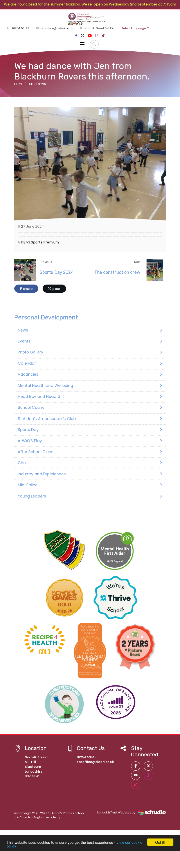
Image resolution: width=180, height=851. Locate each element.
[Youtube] (90, 35)
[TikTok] (103, 35)
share (27, 289)
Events (24, 341)
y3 (28, 242)
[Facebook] (76, 35)
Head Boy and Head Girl (41, 396)
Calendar (27, 363)
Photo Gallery (30, 352)
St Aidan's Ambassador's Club (47, 418)
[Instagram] (97, 35)
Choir (23, 462)
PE (23, 242)
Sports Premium (45, 242)
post (56, 289)
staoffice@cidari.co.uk (57, 28)
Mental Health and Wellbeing (45, 385)
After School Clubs (35, 451)
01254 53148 (20, 28)
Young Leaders (32, 496)
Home (18, 84)
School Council (32, 407)
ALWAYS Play (30, 441)
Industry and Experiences (42, 474)
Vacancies (28, 374)
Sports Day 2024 (57, 272)
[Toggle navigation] (82, 44)
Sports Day (28, 429)
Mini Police (28, 485)
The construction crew (117, 272)
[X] (82, 35)
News (23, 330)
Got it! (160, 842)
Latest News (37, 84)
